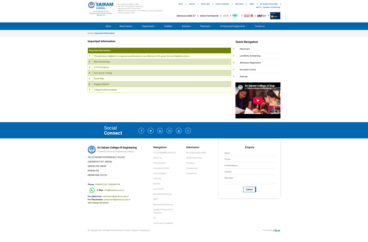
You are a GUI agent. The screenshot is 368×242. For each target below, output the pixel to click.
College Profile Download (105, 90)
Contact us (260, 26)
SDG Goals (239, 4)
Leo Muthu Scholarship (250, 56)
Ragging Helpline (101, 84)
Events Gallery (159, 173)
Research (190, 163)
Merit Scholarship (102, 62)
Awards (156, 184)
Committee (158, 189)
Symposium (191, 173)
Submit (249, 189)
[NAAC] (249, 15)
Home (108, 26)
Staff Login (205, 4)
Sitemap (244, 76)
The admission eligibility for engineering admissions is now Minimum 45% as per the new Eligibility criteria (141, 56)
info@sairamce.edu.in (114, 190)
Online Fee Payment (209, 16)
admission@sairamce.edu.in (116, 196)
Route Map (99, 78)
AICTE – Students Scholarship (268, 7)
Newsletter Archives (162, 194)
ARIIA (251, 4)
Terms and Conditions (163, 223)
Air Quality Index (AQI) (269, 4)
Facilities (168, 26)
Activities (186, 26)
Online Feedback (222, 4)
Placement (205, 26)
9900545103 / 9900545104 (107, 184)
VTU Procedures (101, 67)
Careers (192, 4)
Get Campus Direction (98, 203)
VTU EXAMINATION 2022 (164, 153)
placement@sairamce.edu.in (117, 199)
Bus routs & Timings (103, 73)
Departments (148, 26)
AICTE (226, 16)
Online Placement (194, 158)
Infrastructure (159, 163)
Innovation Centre (248, 69)
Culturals (157, 178)
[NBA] (235, 15)
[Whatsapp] (92, 190)
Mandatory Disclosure (163, 204)
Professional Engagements (232, 26)
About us (157, 158)
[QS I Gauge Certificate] (275, 15)
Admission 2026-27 (186, 16)
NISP (155, 199)
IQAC (181, 4)
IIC (154, 218)
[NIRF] (262, 15)
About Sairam (126, 26)
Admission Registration (250, 63)
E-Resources (192, 168)
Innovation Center (161, 168)
